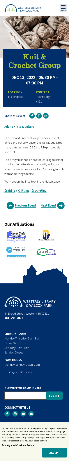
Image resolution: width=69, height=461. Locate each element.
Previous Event (25, 205)
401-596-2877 (13, 318)
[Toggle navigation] (63, 8)
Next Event (48, 205)
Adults (8, 127)
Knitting (23, 190)
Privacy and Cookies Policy (18, 445)
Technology (43, 97)
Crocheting (39, 190)
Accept (54, 453)
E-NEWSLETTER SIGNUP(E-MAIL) (22, 388)
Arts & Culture (25, 127)
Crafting (9, 190)
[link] (32, 116)
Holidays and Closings (18, 372)
